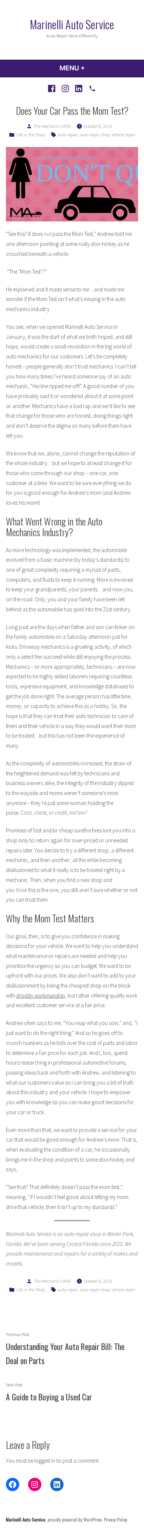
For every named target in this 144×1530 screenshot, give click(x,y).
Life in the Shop (30, 134)
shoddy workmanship (40, 995)
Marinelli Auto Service (72, 24)
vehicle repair (124, 134)
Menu (92, 68)
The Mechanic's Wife (52, 126)
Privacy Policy (115, 1519)
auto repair (68, 134)
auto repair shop (95, 134)
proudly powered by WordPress (75, 1519)
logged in (44, 1460)
